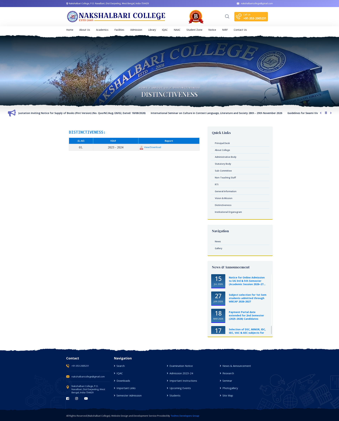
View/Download (152, 147)
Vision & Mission (223, 198)
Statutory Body (223, 163)
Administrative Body (225, 156)
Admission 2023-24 (181, 373)
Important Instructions (183, 380)
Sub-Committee (223, 170)
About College (222, 150)
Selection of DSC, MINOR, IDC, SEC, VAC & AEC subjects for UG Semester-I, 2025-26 (247, 333)
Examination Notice (181, 366)
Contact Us (240, 29)
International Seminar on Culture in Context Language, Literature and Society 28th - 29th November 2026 (198, 113)
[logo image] (116, 16)
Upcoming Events (180, 388)
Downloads (123, 380)
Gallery (218, 248)
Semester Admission (129, 395)
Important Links (126, 388)
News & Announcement (236, 366)
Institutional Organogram (228, 211)
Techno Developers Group (185, 415)
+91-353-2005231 (80, 365)
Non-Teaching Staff (225, 177)
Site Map (227, 395)
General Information (225, 191)
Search (121, 366)
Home (69, 29)
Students (175, 395)
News (218, 241)
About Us (160, 88)
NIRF (225, 29)
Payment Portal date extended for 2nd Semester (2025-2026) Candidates (246, 315)
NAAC (177, 29)
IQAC (120, 373)
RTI (216, 184)
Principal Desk (222, 143)
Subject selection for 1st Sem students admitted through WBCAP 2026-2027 (247, 298)
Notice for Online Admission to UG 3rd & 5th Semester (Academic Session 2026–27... (247, 281)
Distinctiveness (186, 88)
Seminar (227, 380)
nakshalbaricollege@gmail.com (257, 3)
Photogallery (230, 388)
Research (228, 373)
